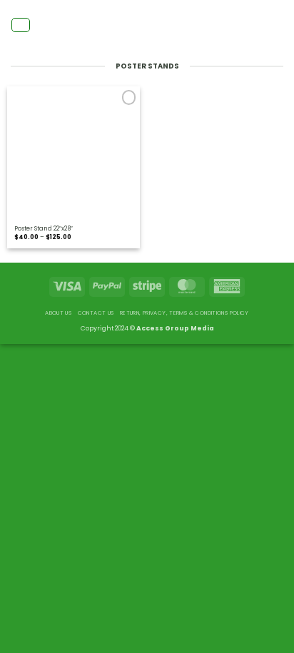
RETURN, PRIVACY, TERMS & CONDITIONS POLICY (184, 313)
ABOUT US (58, 313)
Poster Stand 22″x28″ (43, 229)
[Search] (279, 25)
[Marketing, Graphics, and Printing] (147, 25)
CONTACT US (96, 313)
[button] (20, 25)
